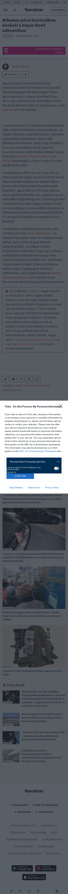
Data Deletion (16, 487)
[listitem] (32, 461)
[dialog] (34, 447)
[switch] (56, 468)
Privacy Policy (52, 487)
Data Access (34, 487)
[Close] (62, 407)
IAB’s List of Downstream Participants (37, 451)
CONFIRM (20, 476)
